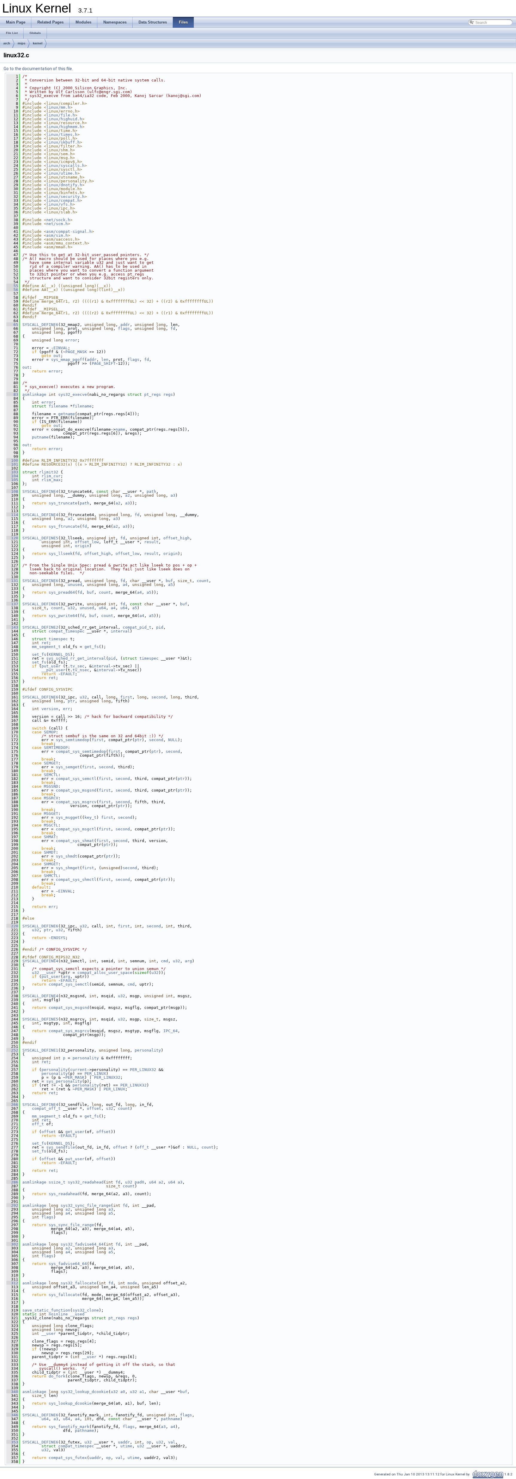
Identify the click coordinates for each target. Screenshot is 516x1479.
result (151, 542)
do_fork (57, 1376)
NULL (173, 740)
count (203, 580)
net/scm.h (57, 223)
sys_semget (68, 767)
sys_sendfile (60, 1147)
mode (132, 1283)
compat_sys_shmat (75, 840)
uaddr (124, 1442)
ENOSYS (58, 937)
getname (66, 414)
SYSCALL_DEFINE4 (40, 491)
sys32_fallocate (78, 1283)
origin (82, 546)
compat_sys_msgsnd (76, 790)
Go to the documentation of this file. (38, 68)
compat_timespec (67, 631)
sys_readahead (64, 1194)
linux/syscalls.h (65, 165)
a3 (173, 495)
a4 (125, 584)
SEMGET (51, 763)
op (149, 1442)
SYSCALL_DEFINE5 (40, 538)
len (104, 359)
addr (125, 324)
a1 (141, 1391)
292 (12, 1205)
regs (168, 394)
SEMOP (50, 732)
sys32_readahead (86, 1182)
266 (12, 1104)
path (151, 491)
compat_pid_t (137, 627)
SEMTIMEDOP (56, 747)
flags (124, 328)
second (158, 697)
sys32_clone (86, 1310)
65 (12, 324)
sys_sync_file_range (71, 1225)
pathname (170, 1419)
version (50, 709)
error (71, 340)
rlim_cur (51, 476)
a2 (127, 495)
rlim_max (51, 480)
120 (12, 538)
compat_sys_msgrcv (76, 802)
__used (77, 1314)
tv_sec (77, 666)
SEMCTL (51, 774)
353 (12, 1442)
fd (173, 328)
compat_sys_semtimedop (81, 751)
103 (12, 472)
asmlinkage (34, 394)
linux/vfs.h (59, 204)
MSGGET (51, 813)
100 (12, 460)
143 (12, 627)
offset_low (87, 542)
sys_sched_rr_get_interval (76, 658)
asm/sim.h (57, 235)
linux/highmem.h (64, 126)
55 (12, 286)
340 (12, 1391)
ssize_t (57, 1182)
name (120, 429)
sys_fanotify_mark (69, 1426)
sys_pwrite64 (63, 615)
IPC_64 (170, 1031)
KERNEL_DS (59, 654)
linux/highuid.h (64, 119)
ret (45, 643)
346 (12, 1415)
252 (12, 1050)
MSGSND (51, 786)
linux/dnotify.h (64, 185)
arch (6, 43)
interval (120, 631)
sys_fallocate (64, 1294)
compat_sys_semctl (76, 778)
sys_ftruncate (64, 526)
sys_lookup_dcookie (70, 1403)
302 (12, 1244)
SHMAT (50, 837)
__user (49, 972)
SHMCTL (51, 875)
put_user (51, 666)
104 (12, 476)
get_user (75, 1131)
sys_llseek (61, 553)
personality (148, 1050)
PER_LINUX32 (143, 1069)
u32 (71, 608)
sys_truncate (63, 503)
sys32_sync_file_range (86, 1205)
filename (58, 406)
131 (12, 580)
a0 (122, 1391)
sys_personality (64, 1081)
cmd (164, 961)
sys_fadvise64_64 (68, 1263)
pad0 (139, 1182)
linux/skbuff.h (63, 142)
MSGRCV (51, 798)
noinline (58, 1314)
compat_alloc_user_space (104, 972)
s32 (109, 1108)
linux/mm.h (58, 107)
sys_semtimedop (72, 740)
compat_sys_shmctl (76, 879)
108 (12, 491)
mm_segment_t (46, 646)
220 (12, 926)
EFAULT (68, 674)
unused (75, 584)
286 (12, 1182)
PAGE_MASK (76, 352)
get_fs (92, 646)
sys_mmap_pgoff (68, 359)
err (66, 709)
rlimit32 (48, 472)
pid (159, 627)
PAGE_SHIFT (104, 363)
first (126, 697)
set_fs (39, 654)
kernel (37, 43)
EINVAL (60, 348)
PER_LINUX (95, 1073)
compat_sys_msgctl (76, 829)
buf (169, 580)
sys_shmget (68, 868)
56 (12, 289)
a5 (170, 584)
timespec (58, 639)
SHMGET (51, 864)
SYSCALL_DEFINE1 (40, 1050)
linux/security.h (65, 196)
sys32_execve (72, 394)
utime (126, 1446)
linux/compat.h (63, 200)
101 (12, 464)
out (57, 355)
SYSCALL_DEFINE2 (40, 627)
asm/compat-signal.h (69, 231)
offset (94, 1108)
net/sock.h (58, 220)
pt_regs (152, 394)
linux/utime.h (61, 173)
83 (12, 394)
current (78, 1069)
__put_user (53, 670)
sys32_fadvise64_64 (82, 1244)
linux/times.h (61, 134)
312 (12, 1283)
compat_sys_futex (68, 1457)
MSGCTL (51, 825)
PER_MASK (75, 1077)
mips (21, 43)
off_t (38, 1124)
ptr (71, 701)
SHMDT (50, 852)
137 (12, 604)
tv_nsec (81, 670)
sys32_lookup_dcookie (84, 1391)
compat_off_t (46, 1108)
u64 (102, 608)
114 (12, 515)
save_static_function (46, 1310)
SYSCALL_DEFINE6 (40, 324)
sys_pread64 (62, 592)
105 (12, 480)
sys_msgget (68, 817)
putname (40, 437)
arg (188, 961)
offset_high (176, 538)
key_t (90, 817)
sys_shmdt (66, 856)
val (171, 1442)
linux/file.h (60, 115)
